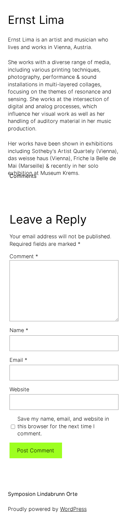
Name (19, 330)
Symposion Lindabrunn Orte (42, 494)
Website (19, 389)
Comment (24, 256)
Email (18, 360)
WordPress (73, 509)
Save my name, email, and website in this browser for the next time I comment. (63, 426)
